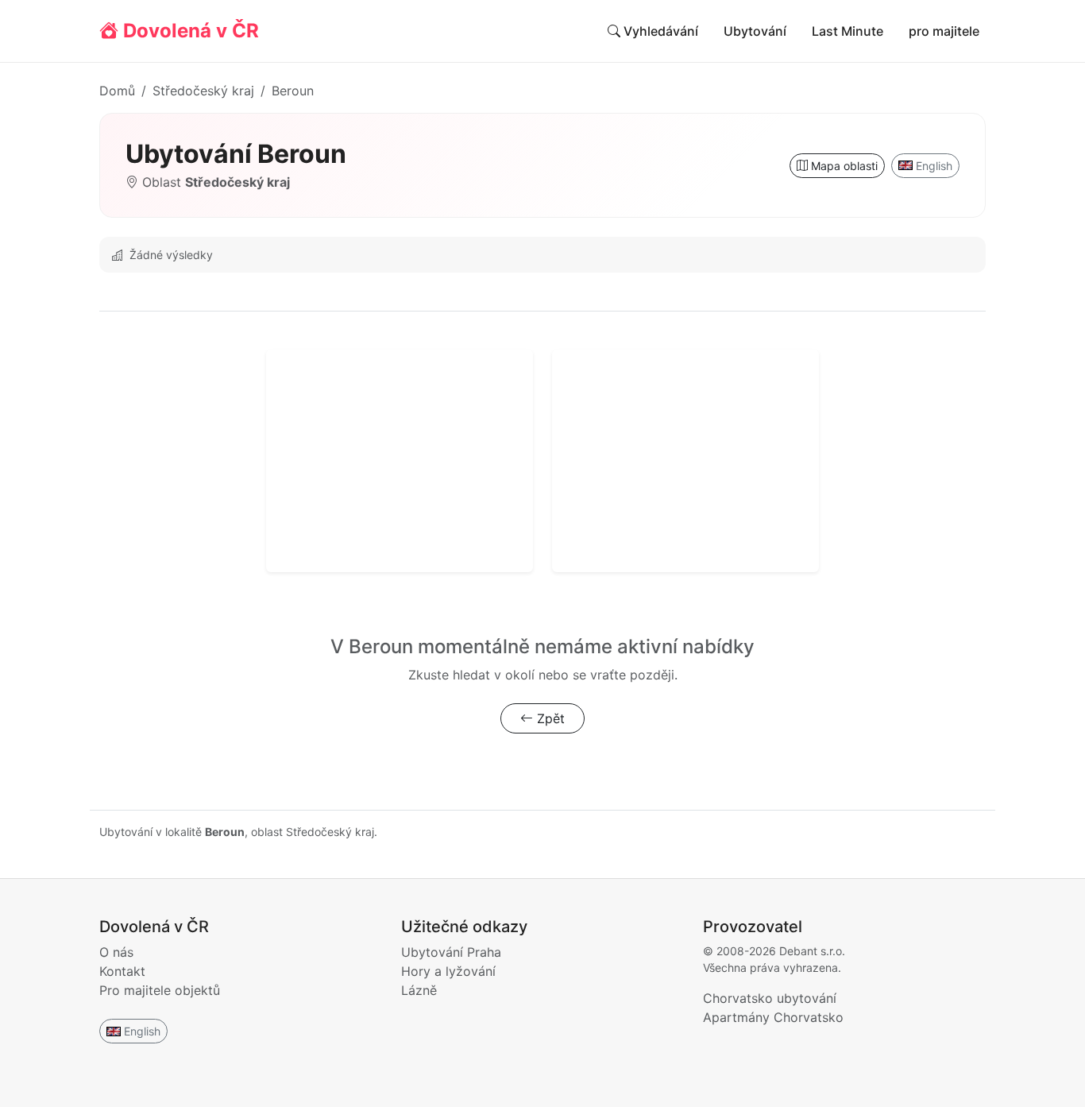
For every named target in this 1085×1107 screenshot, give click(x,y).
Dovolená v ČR (188, 30)
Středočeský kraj (203, 91)
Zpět (549, 718)
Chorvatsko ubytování (769, 998)
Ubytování (755, 31)
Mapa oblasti (843, 165)
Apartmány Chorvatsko (773, 1017)
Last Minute (847, 31)
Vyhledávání (659, 31)
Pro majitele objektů (159, 990)
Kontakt (122, 971)
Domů (117, 91)
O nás (116, 952)
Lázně (419, 990)
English (934, 165)
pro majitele (944, 31)
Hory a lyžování (448, 971)
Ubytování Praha (451, 952)
